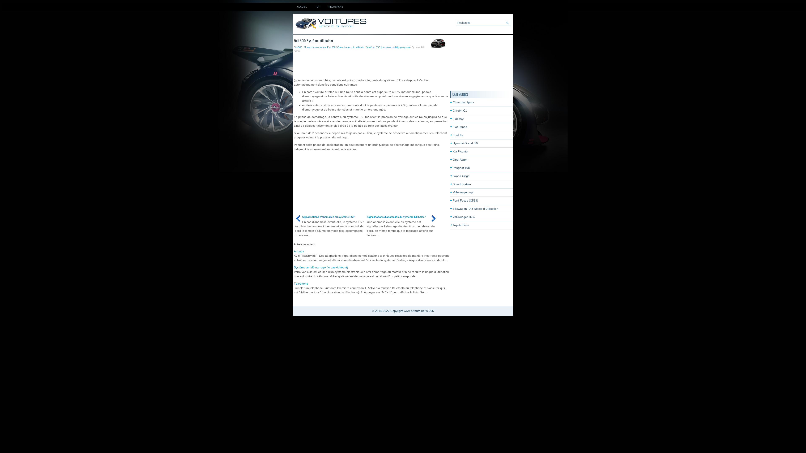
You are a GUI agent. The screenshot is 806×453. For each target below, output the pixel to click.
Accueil (302, 6)
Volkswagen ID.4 (464, 217)
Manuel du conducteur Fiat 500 (319, 47)
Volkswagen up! (463, 192)
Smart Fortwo (462, 184)
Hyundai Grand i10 (465, 143)
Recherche (335, 6)
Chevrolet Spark (463, 102)
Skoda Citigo (461, 176)
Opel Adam (460, 159)
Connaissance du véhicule (350, 47)
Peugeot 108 (461, 167)
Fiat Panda (460, 127)
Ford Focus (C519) (465, 200)
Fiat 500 (298, 47)
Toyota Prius (461, 225)
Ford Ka (458, 135)
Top (317, 6)
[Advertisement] (370, 64)
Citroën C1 (460, 110)
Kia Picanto (460, 151)
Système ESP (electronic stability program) (388, 47)
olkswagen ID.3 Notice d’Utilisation (475, 208)
